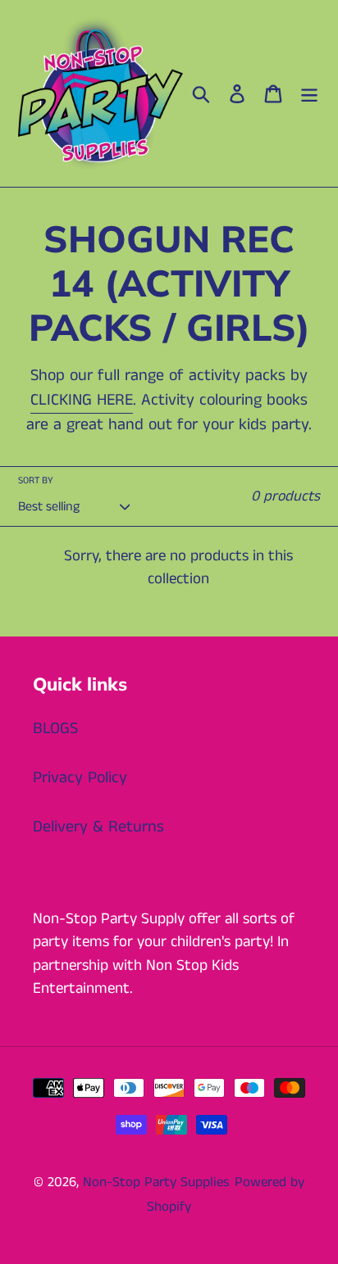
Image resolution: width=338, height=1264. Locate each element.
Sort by (35, 480)
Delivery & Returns (98, 827)
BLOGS (55, 729)
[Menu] (309, 93)
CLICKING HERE (81, 400)
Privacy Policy (80, 778)
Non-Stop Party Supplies (156, 1182)
